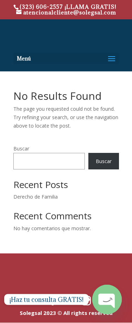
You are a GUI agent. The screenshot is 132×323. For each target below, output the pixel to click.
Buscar (21, 148)
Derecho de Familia (35, 196)
